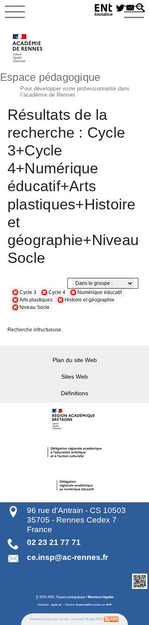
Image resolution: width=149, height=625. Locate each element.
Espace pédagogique (65, 84)
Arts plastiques (36, 300)
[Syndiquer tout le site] (111, 619)
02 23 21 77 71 (54, 542)
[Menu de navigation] (15, 12)
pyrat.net (56, 604)
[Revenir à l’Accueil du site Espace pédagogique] (28, 48)
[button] (140, 8)
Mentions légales (100, 597)
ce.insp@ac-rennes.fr (67, 557)
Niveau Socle (34, 307)
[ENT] (104, 11)
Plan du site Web (75, 360)
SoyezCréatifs (83, 604)
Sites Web (74, 376)
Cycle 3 (27, 292)
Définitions (74, 393)
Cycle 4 (56, 292)
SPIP (109, 604)
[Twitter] (120, 8)
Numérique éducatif (99, 292)
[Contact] (130, 8)
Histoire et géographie (90, 300)
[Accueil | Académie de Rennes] (74, 419)
